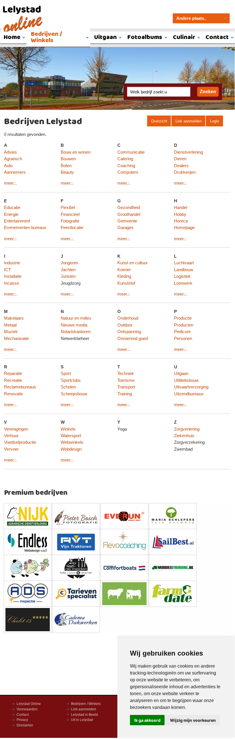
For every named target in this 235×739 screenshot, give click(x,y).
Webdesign (71, 449)
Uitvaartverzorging (191, 387)
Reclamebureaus (20, 387)
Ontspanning (129, 331)
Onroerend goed (132, 338)
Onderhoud (127, 318)
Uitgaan (105, 37)
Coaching (126, 165)
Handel (180, 207)
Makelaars (14, 318)
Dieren (180, 159)
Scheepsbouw (74, 394)
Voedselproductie (20, 442)
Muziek (11, 331)
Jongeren (69, 263)
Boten (66, 165)
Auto (8, 165)
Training (124, 394)
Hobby (180, 214)
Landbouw (183, 269)
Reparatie (13, 373)
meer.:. (10, 183)
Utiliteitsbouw (186, 380)
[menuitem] (58, 37)
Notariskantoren (75, 331)
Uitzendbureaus (189, 394)
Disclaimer (25, 725)
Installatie (12, 276)
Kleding (124, 276)
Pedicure (182, 331)
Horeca (181, 221)
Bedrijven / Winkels (46, 37)
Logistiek (182, 276)
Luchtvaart (184, 263)
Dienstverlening (188, 152)
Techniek (125, 373)
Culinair (184, 37)
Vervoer (11, 449)
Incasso (11, 283)
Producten (183, 325)
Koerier (124, 269)
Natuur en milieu (76, 318)
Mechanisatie (16, 338)
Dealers (181, 165)
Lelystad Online (29, 704)
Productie (183, 318)
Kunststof (126, 283)
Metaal (10, 325)
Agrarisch (13, 159)
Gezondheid (128, 207)
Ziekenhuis (184, 435)
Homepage (184, 227)
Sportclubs (71, 380)
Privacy (22, 720)
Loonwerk (183, 283)
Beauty (67, 172)
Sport (66, 373)
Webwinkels (72, 442)
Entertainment (17, 221)
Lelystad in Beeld (84, 715)
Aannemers (15, 172)
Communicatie (131, 152)
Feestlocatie (72, 227)
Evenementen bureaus (25, 227)
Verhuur (11, 435)
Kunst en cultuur (132, 263)
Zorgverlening (187, 429)
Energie (11, 214)
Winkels (68, 429)
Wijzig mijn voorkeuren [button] (193, 720)
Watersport (71, 435)
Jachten (68, 269)
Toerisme (126, 380)
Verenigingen (16, 429)
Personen (183, 338)
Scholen (68, 387)
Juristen (68, 276)
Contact (23, 715)
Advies (10, 152)
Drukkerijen (184, 172)
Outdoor (125, 325)
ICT (7, 269)
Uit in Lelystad (82, 720)
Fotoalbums (144, 37)
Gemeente (127, 221)
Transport (126, 387)
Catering (125, 159)
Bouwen (68, 159)
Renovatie (13, 394)
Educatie (12, 207)
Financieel (70, 214)
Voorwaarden (27, 709)
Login (214, 121)
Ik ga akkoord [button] (147, 720)
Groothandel (128, 214)
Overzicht (159, 121)
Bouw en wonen (75, 152)
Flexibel (68, 207)
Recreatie (13, 380)
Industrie (12, 263)
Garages (125, 227)
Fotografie (70, 221)
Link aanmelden (188, 121)
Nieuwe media (74, 325)
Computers (127, 172)
